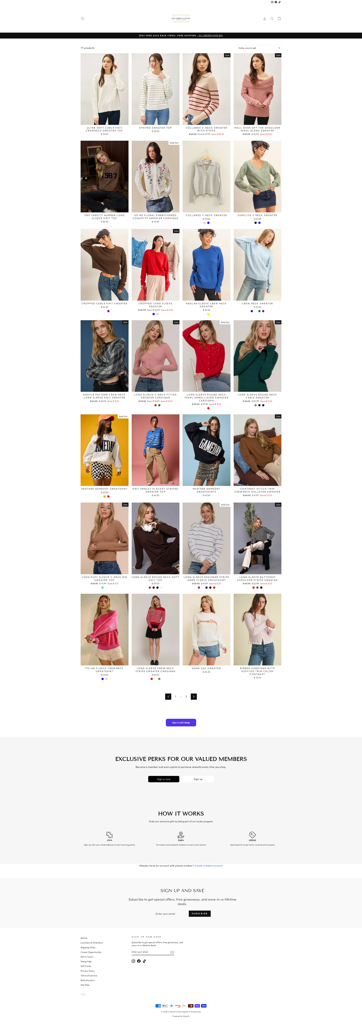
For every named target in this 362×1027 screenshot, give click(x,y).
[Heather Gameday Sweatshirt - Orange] (104, 496)
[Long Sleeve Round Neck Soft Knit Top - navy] (153, 587)
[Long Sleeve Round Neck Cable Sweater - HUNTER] (251, 405)
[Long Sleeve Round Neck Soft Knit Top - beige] (161, 587)
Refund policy (87, 980)
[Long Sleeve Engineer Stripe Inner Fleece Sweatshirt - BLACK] (210, 587)
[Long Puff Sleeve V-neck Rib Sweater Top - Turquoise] (102, 587)
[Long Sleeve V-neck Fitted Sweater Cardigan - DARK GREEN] (159, 405)
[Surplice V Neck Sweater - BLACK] (255, 222)
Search (84, 938)
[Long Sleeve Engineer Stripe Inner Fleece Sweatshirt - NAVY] (206, 587)
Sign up (198, 779)
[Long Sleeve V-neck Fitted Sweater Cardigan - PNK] (151, 405)
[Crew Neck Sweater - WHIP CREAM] (255, 311)
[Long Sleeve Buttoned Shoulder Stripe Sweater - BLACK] (261, 587)
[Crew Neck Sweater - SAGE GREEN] (259, 311)
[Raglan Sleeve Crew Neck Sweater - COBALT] (204, 314)
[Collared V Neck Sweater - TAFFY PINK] (204, 222)
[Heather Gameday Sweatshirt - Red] (108, 496)
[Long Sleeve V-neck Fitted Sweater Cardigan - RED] (155, 405)
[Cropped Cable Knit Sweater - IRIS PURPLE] (108, 311)
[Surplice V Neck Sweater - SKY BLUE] (259, 222)
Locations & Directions (92, 942)
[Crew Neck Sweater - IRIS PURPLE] (263, 311)
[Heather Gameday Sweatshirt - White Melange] (100, 496)
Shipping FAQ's (88, 947)
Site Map (85, 985)
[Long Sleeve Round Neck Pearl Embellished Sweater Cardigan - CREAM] (204, 408)
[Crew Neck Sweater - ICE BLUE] (251, 311)
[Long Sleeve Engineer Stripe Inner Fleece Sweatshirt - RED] (214, 587)
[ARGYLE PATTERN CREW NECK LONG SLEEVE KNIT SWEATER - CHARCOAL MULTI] (106, 405)
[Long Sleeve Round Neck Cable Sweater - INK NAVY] (263, 405)
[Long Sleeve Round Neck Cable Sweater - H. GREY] (255, 405)
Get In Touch (87, 956)
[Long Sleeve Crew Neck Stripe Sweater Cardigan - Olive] (159, 679)
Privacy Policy (88, 971)
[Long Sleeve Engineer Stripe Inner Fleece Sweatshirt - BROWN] (199, 587)
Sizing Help (86, 961)
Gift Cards (86, 966)
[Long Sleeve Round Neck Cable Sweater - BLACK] (259, 405)
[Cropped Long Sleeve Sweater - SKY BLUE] (153, 314)
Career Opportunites (91, 952)
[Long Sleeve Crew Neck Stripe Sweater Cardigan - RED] (151, 679)
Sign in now (163, 779)
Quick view (104, 121)
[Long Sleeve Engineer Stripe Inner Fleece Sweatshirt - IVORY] (202, 587)
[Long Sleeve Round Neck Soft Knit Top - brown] (149, 587)
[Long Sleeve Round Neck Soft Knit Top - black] (157, 587)
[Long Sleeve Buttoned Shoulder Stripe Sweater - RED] (253, 587)
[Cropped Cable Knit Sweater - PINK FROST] (100, 311)
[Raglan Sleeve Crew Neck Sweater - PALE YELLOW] (208, 314)
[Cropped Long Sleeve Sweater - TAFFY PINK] (157, 314)
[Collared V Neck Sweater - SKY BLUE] (208, 222)
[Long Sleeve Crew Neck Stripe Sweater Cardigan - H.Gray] (155, 679)
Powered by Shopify (181, 1016)
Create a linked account (209, 865)
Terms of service (89, 975)
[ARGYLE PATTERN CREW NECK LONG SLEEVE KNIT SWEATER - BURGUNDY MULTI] (102, 405)
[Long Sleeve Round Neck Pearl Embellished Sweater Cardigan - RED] (208, 408)
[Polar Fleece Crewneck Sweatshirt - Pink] (106, 679)
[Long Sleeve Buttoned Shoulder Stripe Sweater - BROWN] (257, 587)
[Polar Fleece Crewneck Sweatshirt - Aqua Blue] (102, 679)
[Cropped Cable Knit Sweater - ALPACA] (104, 311)
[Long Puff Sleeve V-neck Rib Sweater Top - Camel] (106, 587)
